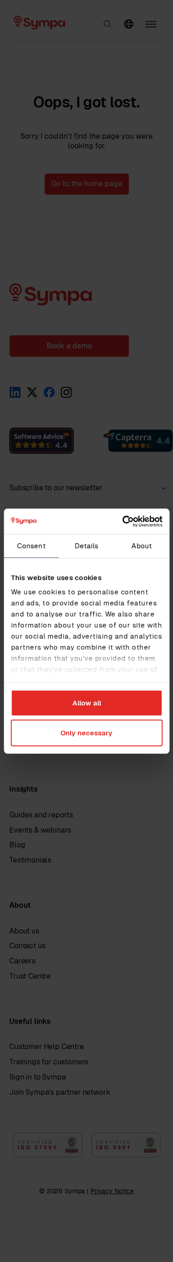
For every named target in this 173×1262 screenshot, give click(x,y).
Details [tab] (87, 546)
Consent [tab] (31, 546)
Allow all (86, 702)
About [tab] (141, 546)
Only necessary (86, 732)
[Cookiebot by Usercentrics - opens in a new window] (123, 521)
